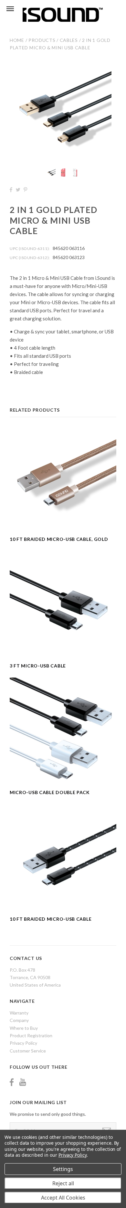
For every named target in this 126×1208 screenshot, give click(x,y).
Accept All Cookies (63, 1197)
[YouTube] (22, 1082)
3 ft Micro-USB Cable (38, 665)
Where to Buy (24, 1028)
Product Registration (31, 1035)
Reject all (63, 1183)
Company (19, 1020)
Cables (69, 40)
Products (42, 40)
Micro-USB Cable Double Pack (50, 792)
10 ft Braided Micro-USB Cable (50, 919)
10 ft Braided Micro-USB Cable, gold (59, 539)
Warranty (19, 1012)
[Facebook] (12, 1082)
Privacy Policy (23, 1043)
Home (17, 40)
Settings (63, 1169)
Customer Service (28, 1050)
